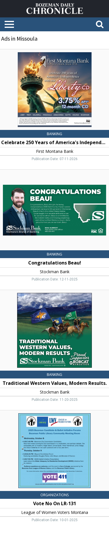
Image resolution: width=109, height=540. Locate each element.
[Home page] (55, 8)
